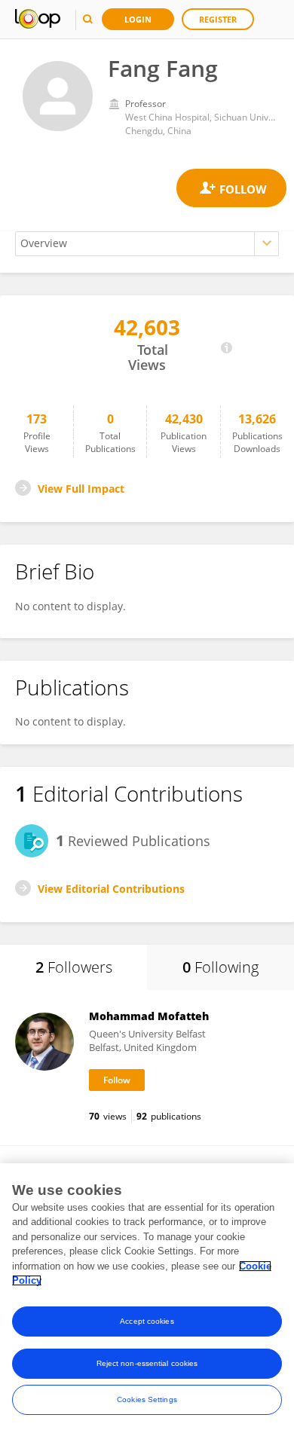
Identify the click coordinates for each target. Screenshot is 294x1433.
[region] (147, 1298)
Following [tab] (220, 967)
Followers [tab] (73, 967)
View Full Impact (81, 488)
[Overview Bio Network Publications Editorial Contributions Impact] (147, 243)
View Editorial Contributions (111, 888)
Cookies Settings (147, 1399)
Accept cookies (146, 1321)
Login (138, 19)
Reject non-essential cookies (147, 1363)
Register (218, 19)
